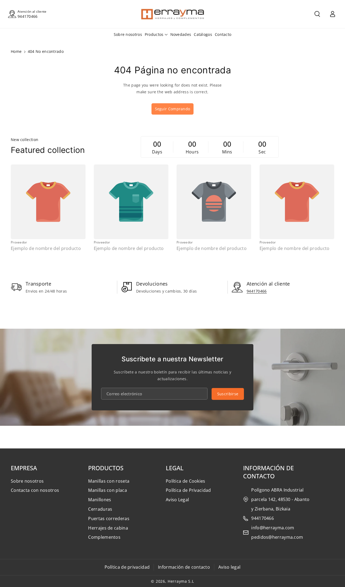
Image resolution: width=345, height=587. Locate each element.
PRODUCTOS (105, 468)
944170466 (28, 16)
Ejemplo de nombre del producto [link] (46, 248)
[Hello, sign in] (333, 14)
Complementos (104, 537)
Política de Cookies (185, 481)
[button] (317, 14)
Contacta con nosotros (35, 490)
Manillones (99, 500)
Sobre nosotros (27, 481)
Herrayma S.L (181, 581)
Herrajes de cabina (108, 528)
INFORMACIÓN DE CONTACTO (268, 472)
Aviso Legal (177, 500)
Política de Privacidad (188, 490)
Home (16, 51)
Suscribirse (227, 393)
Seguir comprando (172, 108)
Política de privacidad (127, 567)
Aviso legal (229, 567)
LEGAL (175, 468)
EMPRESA (24, 468)
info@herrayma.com (272, 528)
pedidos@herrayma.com (277, 537)
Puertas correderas (108, 518)
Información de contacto (184, 567)
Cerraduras (100, 509)
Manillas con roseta (108, 481)
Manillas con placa (107, 490)
